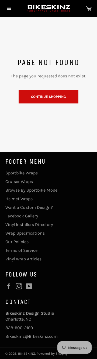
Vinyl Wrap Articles (23, 258)
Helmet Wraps (19, 198)
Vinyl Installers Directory (29, 224)
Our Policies (17, 241)
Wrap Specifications (25, 233)
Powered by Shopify (52, 353)
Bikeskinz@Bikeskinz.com (31, 336)
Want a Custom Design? (29, 207)
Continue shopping (48, 97)
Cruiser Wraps (19, 181)
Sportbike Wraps (21, 172)
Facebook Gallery (21, 215)
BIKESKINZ (26, 353)
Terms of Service (21, 250)
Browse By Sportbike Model (31, 190)
